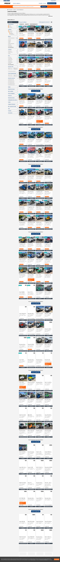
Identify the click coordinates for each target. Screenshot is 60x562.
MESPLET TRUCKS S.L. (31, 335)
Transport (10, 9)
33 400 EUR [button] (21, 349)
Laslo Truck (22, 124)
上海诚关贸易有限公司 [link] (31, 421)
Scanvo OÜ (23, 473)
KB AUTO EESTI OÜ (31, 161)
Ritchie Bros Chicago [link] (23, 70)
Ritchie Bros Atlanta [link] (48, 250)
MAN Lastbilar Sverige (48, 145)
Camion (14, 9)
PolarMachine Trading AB (48, 70)
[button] (12, 22)
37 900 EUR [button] (30, 144)
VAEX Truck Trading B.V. (48, 421)
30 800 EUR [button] (38, 472)
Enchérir (21, 38)
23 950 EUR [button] (38, 404)
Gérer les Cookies (33, 559)
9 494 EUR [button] (38, 159)
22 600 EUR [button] (47, 435)
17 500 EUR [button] (47, 297)
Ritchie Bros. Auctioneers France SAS (24, 39)
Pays (9, 55)
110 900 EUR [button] (21, 318)
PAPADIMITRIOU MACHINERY (48, 506)
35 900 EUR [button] (30, 123)
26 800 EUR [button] (47, 404)
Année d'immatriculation (12, 73)
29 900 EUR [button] (30, 472)
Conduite (9, 110)
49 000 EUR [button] (30, 196)
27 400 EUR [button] (30, 389)
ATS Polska (31, 506)
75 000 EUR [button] (21, 196)
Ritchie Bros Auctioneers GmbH (23, 283)
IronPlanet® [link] (23, 107)
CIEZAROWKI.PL (48, 55)
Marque (9, 36)
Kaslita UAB (22, 198)
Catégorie (9, 29)
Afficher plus (50, 16)
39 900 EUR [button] (38, 297)
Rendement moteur (11, 97)
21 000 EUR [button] (47, 526)
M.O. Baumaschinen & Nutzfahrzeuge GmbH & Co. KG (35, 145)
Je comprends (57, 559)
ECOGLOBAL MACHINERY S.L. (48, 473)
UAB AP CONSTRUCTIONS (40, 367)
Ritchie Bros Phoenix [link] (31, 70)
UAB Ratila (31, 458)
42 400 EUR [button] (47, 53)
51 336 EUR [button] (38, 123)
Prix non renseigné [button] (48, 38)
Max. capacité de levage (12, 106)
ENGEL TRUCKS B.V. (48, 107)
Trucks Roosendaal (48, 298)
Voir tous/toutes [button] (11, 47)
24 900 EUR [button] (47, 159)
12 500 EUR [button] (30, 53)
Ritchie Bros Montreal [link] (23, 182)
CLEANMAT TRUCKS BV (40, 335)
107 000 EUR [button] (38, 365)
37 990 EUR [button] (21, 227)
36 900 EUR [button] (21, 84)
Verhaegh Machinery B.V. (31, 367)
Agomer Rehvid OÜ (39, 107)
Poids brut (10, 95)
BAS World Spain (23, 489)
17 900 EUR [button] (30, 84)
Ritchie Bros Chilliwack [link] (40, 70)
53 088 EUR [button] (21, 123)
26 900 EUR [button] (30, 159)
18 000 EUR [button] (38, 264)
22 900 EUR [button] (38, 349)
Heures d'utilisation (11, 93)
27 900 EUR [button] (38, 487)
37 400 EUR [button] (21, 487)
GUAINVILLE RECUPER (48, 39)
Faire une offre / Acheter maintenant (39, 121)
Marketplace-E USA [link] (40, 124)
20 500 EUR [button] (38, 526)
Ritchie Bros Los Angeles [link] (48, 124)
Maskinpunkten (40, 161)
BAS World (31, 124)
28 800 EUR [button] (30, 264)
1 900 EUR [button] (46, 487)
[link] (23, 29)
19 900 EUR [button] (21, 472)
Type (9, 108)
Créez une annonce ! (52, 3)
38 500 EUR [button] (21, 526)
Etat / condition (10, 91)
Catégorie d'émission (11, 104)
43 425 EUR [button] (30, 281)
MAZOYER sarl (31, 55)
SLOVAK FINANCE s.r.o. (48, 489)
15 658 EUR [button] (30, 487)
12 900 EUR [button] (47, 472)
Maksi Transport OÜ (31, 473)
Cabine (9, 102)
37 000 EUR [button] (30, 526)
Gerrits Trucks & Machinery (48, 390)
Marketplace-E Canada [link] (31, 283)
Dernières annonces (11, 78)
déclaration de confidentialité (43, 559)
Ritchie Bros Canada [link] (40, 182)
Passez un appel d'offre (36, 90)
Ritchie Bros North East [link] (40, 198)
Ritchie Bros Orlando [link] (40, 213)
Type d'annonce (10, 24)
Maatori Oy (48, 458)
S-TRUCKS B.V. (31, 107)
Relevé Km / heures (11, 89)
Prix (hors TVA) (10, 66)
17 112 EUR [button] (47, 365)
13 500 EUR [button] (47, 389)
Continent (9, 49)
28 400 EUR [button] (21, 435)
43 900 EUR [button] (21, 404)
